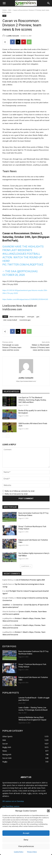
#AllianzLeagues (14, 253)
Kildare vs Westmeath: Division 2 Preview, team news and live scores (40, 347)
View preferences (26, 846)
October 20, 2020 (13, 274)
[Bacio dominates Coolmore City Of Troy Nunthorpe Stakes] (9, 517)
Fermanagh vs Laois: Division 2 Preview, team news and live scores (11, 347)
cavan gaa (30, 316)
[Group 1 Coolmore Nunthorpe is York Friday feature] (9, 530)
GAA (9, 10)
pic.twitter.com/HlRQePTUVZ (22, 264)
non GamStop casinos (10, 806)
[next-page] (7, 436)
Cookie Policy (18, 852)
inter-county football (10, 320)
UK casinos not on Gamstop (13, 801)
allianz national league (17, 316)
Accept (26, 833)
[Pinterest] (23, 42)
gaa (38, 316)
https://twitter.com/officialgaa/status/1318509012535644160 (25, 299)
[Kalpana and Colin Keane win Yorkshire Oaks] (9, 544)
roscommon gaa (24, 320)
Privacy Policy (32, 852)
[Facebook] (12, 42)
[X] (18, 42)
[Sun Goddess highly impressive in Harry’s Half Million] (9, 557)
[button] (48, 811)
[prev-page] (3, 436)
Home (4, 10)
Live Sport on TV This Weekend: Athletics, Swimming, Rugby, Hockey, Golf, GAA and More (32, 400)
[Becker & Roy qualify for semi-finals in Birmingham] (9, 414)
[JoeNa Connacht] (4, 36)
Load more (25, 566)
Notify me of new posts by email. (16, 494)
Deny (26, 840)
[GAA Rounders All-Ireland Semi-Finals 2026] (9, 427)
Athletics (6, 418)
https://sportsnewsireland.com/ (26, 381)
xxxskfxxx (6, 605)
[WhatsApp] (29, 42)
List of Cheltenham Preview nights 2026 (30, 580)
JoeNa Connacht (13, 36)
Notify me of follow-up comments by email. (20, 491)
